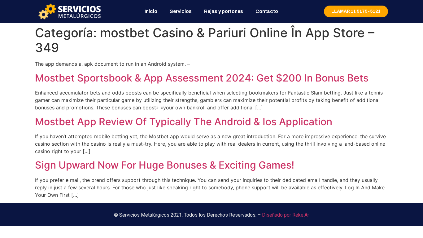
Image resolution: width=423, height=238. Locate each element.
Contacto (266, 11)
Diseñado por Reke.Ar (285, 215)
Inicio (151, 11)
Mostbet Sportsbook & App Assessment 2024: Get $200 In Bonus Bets (201, 78)
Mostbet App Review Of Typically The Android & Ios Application (183, 122)
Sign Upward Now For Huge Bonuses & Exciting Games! (164, 165)
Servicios (181, 11)
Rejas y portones (223, 11)
